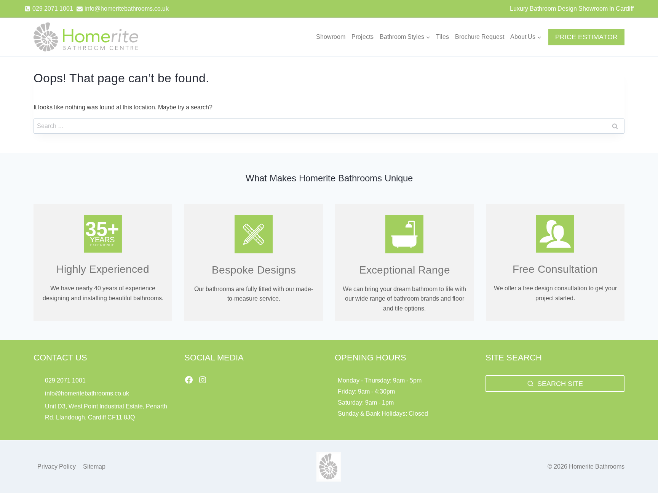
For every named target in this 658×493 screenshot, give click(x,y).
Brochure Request (479, 37)
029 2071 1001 (65, 380)
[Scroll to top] (639, 470)
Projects (362, 37)
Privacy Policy (56, 466)
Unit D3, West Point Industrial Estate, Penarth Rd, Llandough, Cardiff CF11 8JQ (106, 412)
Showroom (330, 37)
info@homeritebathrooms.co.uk (87, 393)
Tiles (442, 37)
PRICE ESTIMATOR (586, 37)
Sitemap (94, 466)
